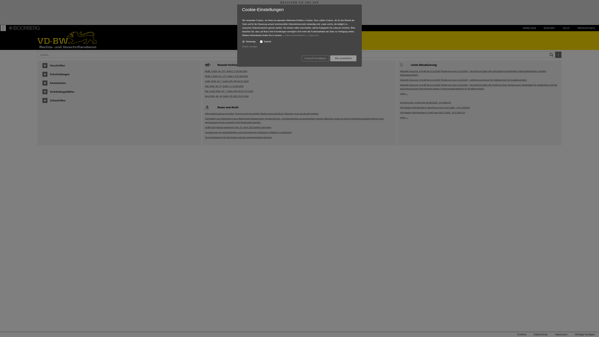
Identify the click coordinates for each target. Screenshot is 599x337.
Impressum (314, 35)
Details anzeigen (249, 46)
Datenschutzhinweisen (295, 35)
